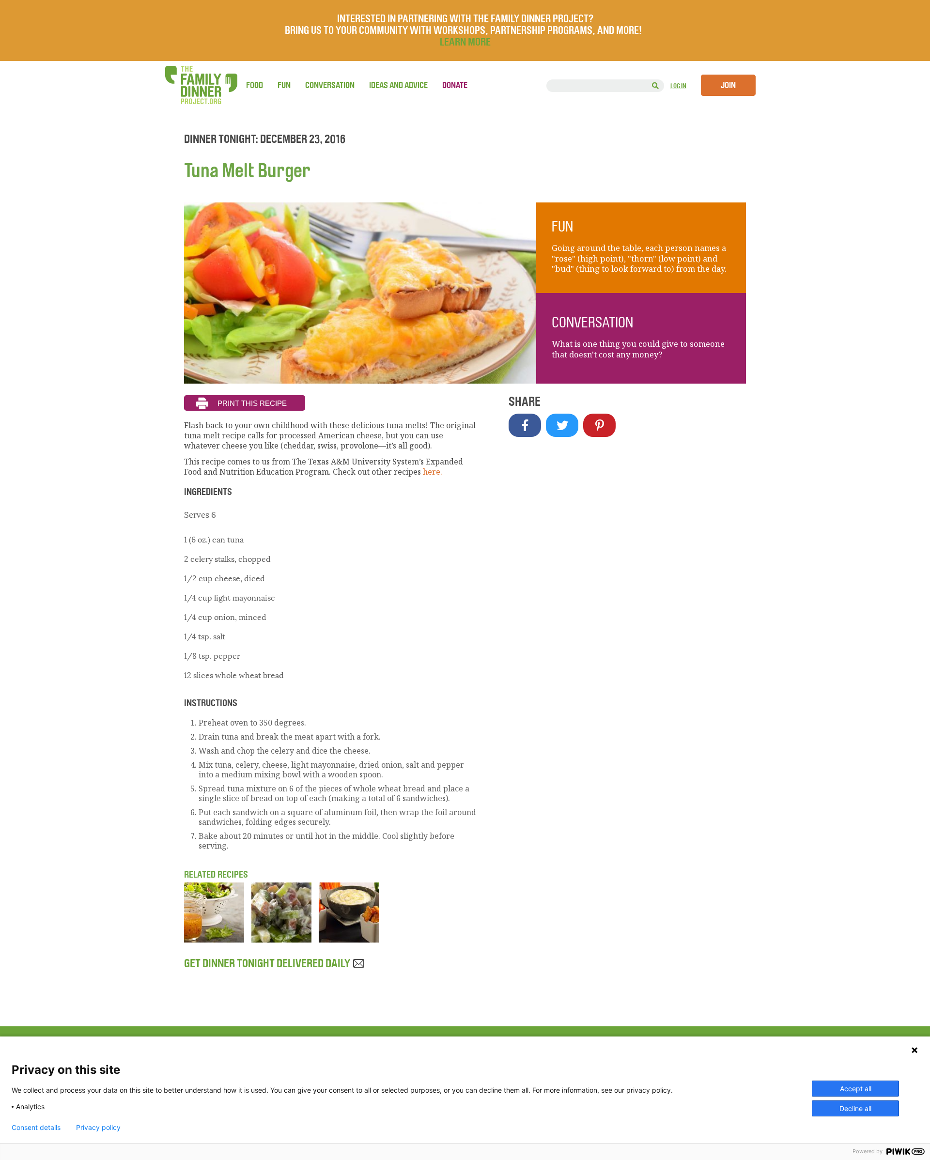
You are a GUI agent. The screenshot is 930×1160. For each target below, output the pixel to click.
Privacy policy (98, 1127)
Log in (678, 86)
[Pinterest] (599, 425)
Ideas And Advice (398, 85)
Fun (284, 85)
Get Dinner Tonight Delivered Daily (268, 963)
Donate (454, 85)
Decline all (855, 1108)
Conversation (330, 85)
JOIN (728, 85)
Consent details (36, 1127)
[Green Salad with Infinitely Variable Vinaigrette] (214, 939)
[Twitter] (562, 425)
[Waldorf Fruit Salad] (281, 939)
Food (254, 85)
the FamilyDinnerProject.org (201, 85)
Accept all (855, 1088)
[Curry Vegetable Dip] (349, 939)
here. (432, 471)
